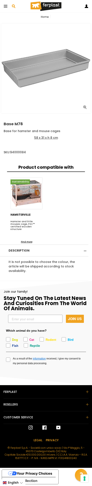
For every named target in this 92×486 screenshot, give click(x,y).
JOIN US (75, 318)
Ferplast (10, 392)
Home (45, 17)
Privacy (52, 440)
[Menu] (5, 6)
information (39, 358)
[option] (46, 68)
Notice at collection (21, 481)
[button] (12, 482)
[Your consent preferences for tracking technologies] (84, 478)
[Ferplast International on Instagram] (30, 427)
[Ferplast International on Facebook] (41, 427)
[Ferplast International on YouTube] (55, 427)
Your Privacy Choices (34, 473)
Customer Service (18, 417)
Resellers (10, 404)
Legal (38, 440)
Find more (26, 241)
